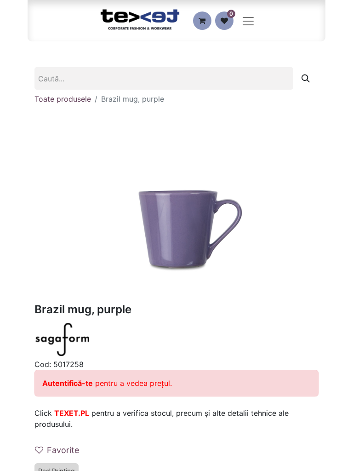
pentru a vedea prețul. (107, 383)
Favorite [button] (63, 450)
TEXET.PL (71, 413)
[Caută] (306, 78)
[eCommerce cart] (202, 20)
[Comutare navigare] (248, 20)
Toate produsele (62, 98)
